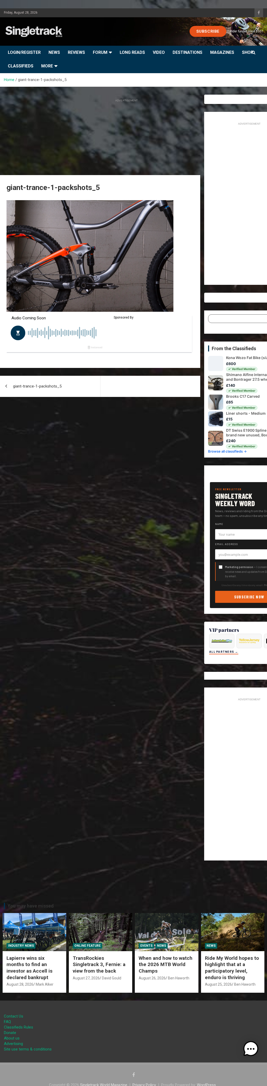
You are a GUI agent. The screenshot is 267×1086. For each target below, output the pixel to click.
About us (12, 1038)
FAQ (7, 1021)
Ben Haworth (178, 978)
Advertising (13, 1043)
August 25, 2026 (218, 984)
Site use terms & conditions (28, 1049)
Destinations (187, 52)
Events (146, 946)
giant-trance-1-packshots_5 (37, 386)
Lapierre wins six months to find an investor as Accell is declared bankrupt (29, 967)
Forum (100, 52)
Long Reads (132, 52)
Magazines (222, 52)
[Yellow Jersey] (249, 641)
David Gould (111, 978)
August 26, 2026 (152, 978)
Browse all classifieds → (227, 451)
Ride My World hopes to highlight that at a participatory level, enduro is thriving (232, 967)
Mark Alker (44, 984)
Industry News (21, 946)
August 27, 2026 (86, 978)
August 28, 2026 (20, 984)
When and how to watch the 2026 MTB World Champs (165, 964)
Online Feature (87, 946)
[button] (250, 1049)
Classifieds (20, 65)
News (54, 52)
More (47, 65)
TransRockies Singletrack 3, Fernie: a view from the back (99, 964)
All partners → (223, 652)
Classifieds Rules (18, 1027)
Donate (10, 1032)
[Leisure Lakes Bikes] (221, 641)
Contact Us (13, 1016)
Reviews (76, 52)
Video (159, 52)
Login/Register (24, 52)
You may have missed (31, 906)
